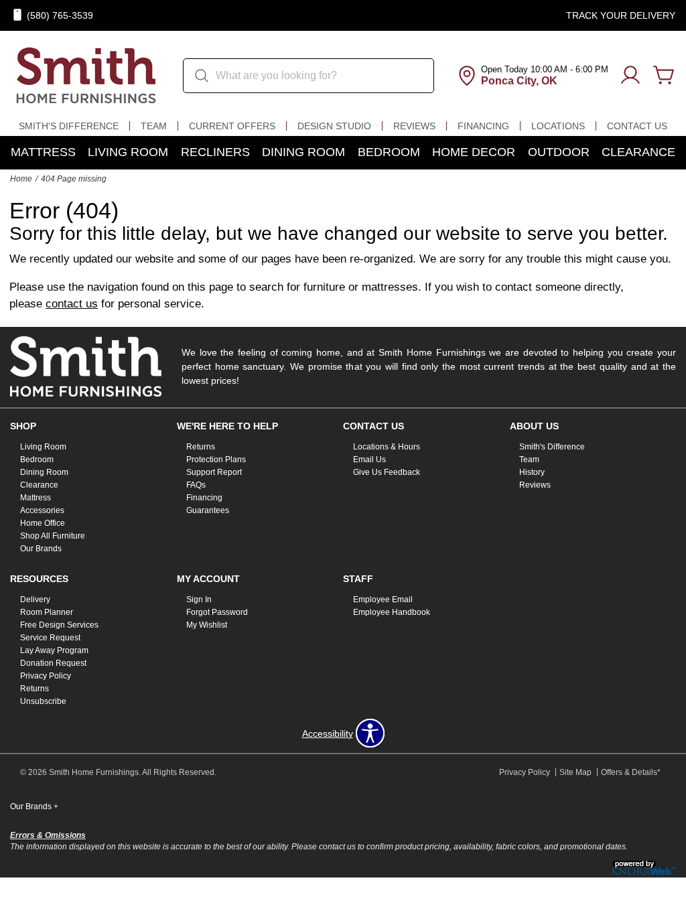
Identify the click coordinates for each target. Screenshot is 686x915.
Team (154, 126)
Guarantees (207, 510)
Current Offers (232, 126)
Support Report (214, 472)
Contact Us (637, 126)
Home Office (42, 523)
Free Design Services (59, 625)
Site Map (575, 772)
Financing (483, 126)
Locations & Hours (386, 446)
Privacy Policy (45, 676)
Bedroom (389, 152)
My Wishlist (206, 625)
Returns (200, 446)
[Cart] (664, 76)
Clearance (638, 152)
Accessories (42, 510)
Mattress (43, 152)
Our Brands (41, 548)
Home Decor (473, 152)
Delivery (35, 599)
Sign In (199, 599)
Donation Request (53, 663)
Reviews (414, 126)
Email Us (369, 459)
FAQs (196, 485)
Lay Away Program (54, 650)
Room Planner (46, 612)
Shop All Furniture (52, 536)
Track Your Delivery (620, 15)
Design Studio (334, 126)
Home (21, 179)
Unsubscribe (43, 701)
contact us (72, 303)
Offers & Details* (631, 772)
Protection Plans (216, 459)
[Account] (630, 76)
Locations (558, 126)
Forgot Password (217, 612)
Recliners (215, 152)
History (532, 472)
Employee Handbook (391, 612)
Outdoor (559, 152)
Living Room (128, 152)
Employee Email (383, 599)
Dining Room (303, 152)
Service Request (50, 637)
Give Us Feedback (386, 472)
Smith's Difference (69, 126)
